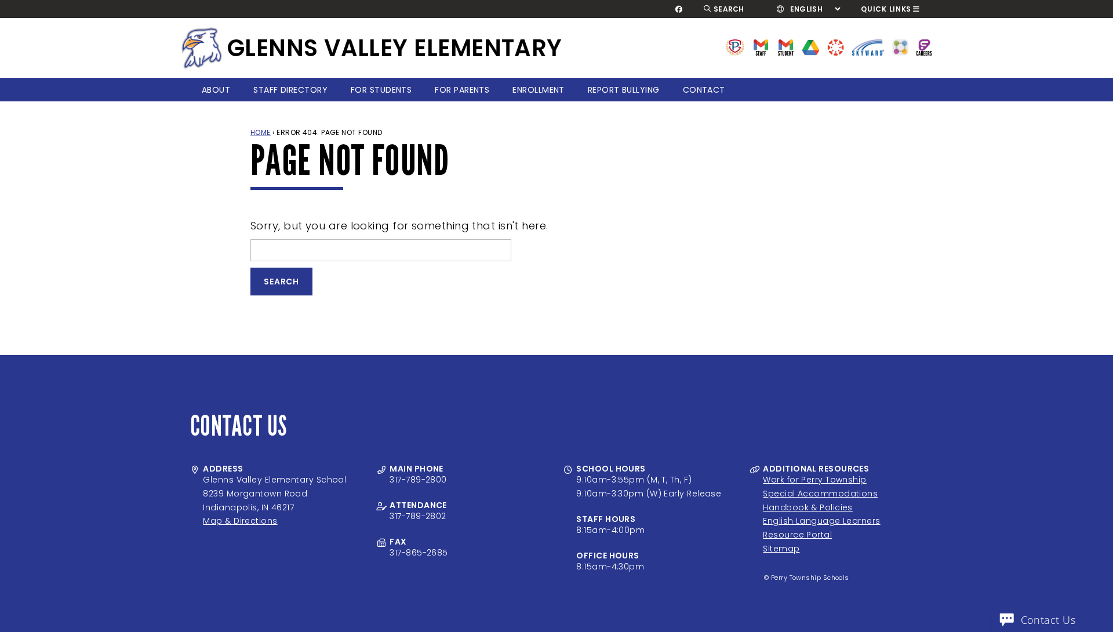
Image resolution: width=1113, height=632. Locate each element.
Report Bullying (624, 90)
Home (260, 132)
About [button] (216, 90)
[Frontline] (924, 46)
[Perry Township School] (202, 48)
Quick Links (886, 9)
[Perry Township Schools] (735, 46)
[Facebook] (679, 9)
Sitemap (781, 548)
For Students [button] (381, 90)
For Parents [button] (462, 90)
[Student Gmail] (785, 46)
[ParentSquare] (900, 46)
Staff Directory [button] (290, 90)
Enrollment (538, 90)
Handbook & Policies (808, 507)
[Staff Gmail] (760, 46)
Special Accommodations (820, 493)
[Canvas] (835, 46)
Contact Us (1048, 620)
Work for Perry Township (814, 479)
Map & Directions (240, 521)
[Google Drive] (810, 46)
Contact (704, 90)
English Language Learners (821, 521)
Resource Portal (797, 534)
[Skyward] (868, 46)
